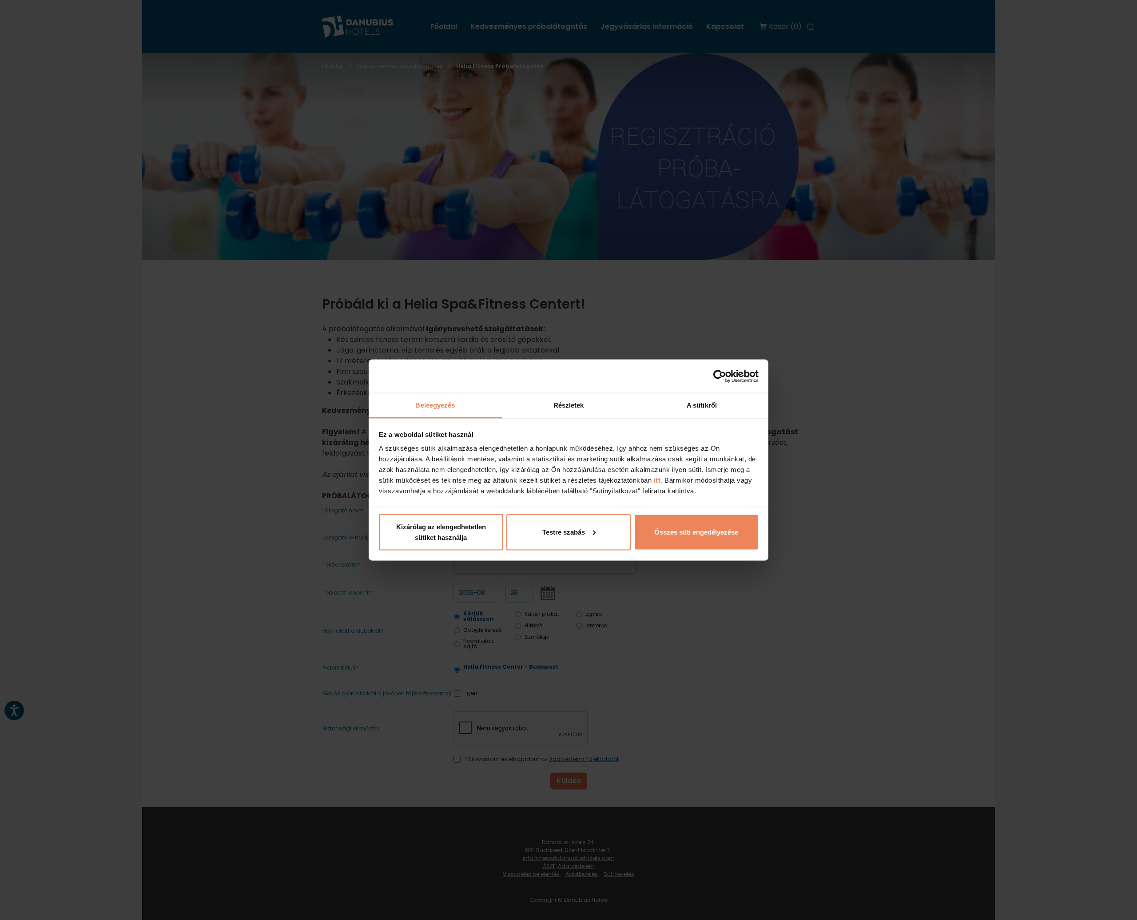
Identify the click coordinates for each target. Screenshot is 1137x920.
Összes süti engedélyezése (696, 531)
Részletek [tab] (568, 405)
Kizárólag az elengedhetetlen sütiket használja (441, 532)
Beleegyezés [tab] (435, 405)
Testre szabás (563, 531)
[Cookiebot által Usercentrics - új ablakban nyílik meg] (720, 376)
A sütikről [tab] (702, 405)
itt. (657, 480)
